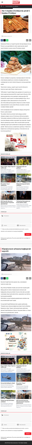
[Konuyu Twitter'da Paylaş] (4, 40)
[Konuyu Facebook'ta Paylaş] (2, 40)
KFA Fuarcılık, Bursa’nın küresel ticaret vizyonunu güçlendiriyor (7, 202)
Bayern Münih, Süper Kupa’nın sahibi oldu (8, 167)
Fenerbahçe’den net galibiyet (21, 167)
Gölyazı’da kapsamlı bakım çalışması (23, 184)
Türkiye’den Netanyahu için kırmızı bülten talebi (23, 201)
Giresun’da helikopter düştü (12, 6)
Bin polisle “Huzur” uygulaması (5, 184)
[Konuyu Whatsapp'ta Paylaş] (7, 40)
